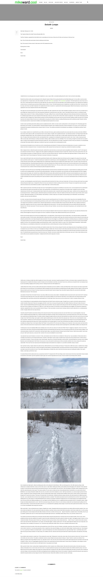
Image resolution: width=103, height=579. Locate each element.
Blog (45, 2)
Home (41, 2)
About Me (79, 2)
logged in (21, 570)
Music (66, 2)
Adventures (59, 2)
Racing (51, 2)
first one (51, 100)
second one (63, 100)
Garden (71, 2)
